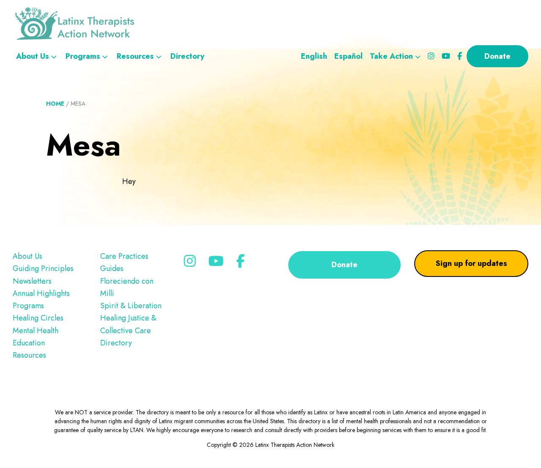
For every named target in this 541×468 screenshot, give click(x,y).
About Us (27, 256)
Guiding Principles (43, 268)
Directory (116, 342)
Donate (344, 264)
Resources (29, 355)
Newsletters (32, 281)
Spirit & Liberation (130, 305)
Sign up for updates (471, 263)
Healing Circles (38, 317)
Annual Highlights (41, 293)
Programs (28, 305)
